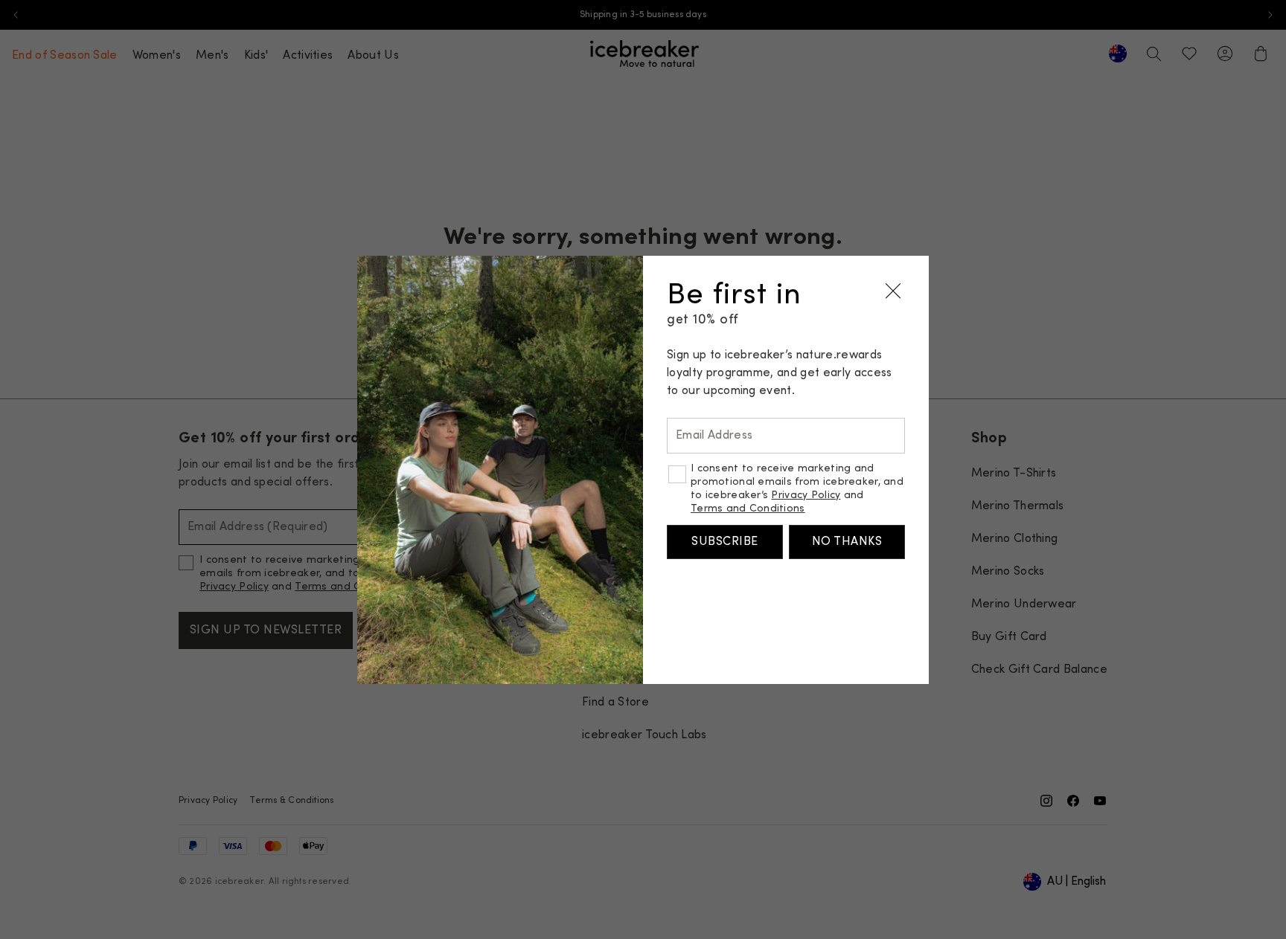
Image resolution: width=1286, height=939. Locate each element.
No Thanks (847, 542)
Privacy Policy (805, 495)
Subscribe (724, 542)
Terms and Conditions (748, 509)
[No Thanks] (893, 291)
